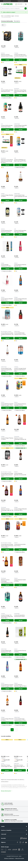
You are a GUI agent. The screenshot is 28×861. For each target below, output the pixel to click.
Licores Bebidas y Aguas (9, 16)
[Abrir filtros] (3, 25)
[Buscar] (25, 8)
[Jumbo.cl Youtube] (26, 842)
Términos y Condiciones (9, 858)
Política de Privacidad (19, 858)
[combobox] (14, 8)
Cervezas (17, 16)
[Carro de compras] (25, 4)
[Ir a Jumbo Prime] (23, 838)
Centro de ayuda (8, 1)
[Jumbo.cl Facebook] (17, 842)
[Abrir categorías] (2, 4)
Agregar (7, 60)
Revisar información (6, 791)
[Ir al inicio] (8, 4)
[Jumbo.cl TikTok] (23, 842)
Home (2, 16)
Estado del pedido (21, 1)
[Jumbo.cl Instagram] (20, 842)
